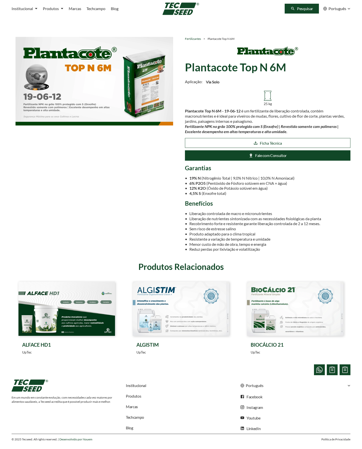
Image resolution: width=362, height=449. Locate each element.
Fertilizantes (193, 39)
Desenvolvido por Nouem (75, 439)
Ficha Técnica (271, 143)
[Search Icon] (302, 9)
